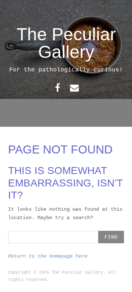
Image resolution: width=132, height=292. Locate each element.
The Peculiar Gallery (66, 43)
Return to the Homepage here (47, 256)
